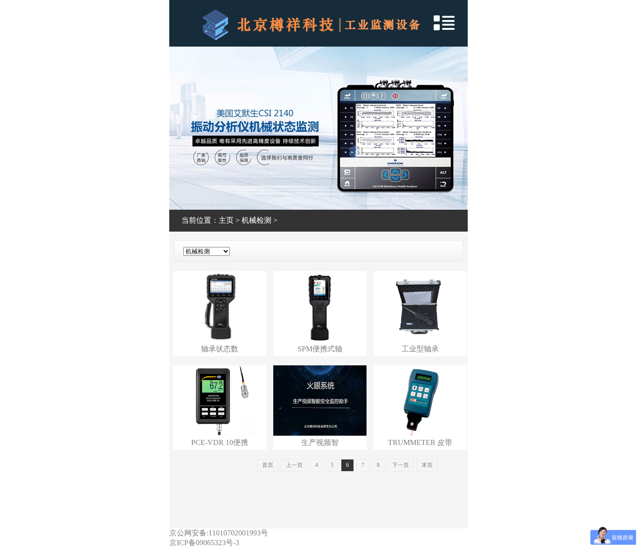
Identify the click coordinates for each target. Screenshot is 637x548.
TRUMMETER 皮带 (420, 442)
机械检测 (256, 220)
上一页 (294, 465)
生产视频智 (320, 442)
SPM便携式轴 (320, 349)
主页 (226, 220)
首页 (267, 465)
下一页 (400, 465)
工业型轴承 (420, 349)
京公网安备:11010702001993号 (218, 533)
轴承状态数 (219, 349)
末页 (427, 465)
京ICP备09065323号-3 (204, 543)
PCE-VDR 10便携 (219, 442)
